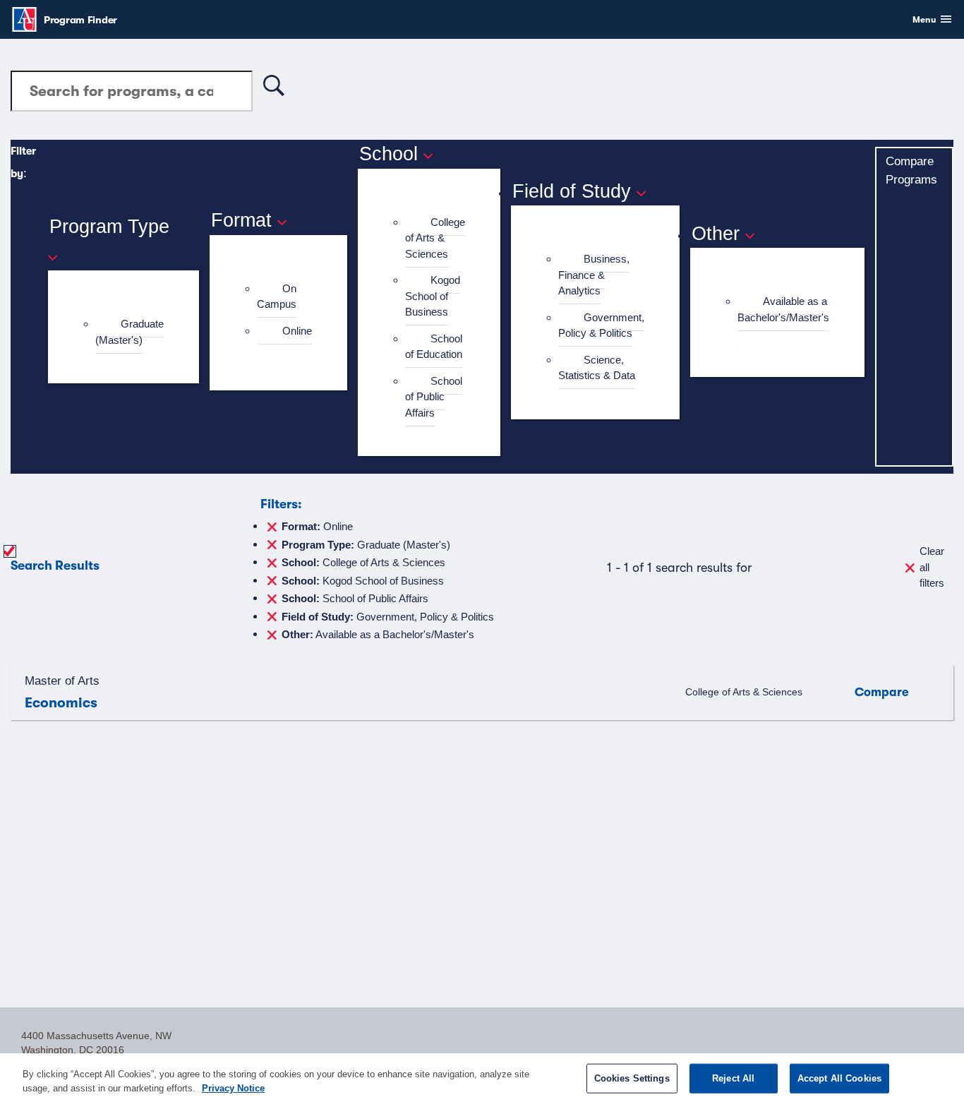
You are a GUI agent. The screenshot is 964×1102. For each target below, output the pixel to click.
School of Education (433, 347)
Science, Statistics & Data (596, 368)
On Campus (276, 296)
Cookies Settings (632, 1078)
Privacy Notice (233, 1087)
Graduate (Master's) (129, 332)
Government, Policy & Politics (601, 325)
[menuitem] (129, 332)
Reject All (733, 1078)
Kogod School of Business (432, 296)
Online (297, 331)
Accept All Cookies (839, 1078)
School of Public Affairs (433, 397)
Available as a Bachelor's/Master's (783, 309)
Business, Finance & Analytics (593, 275)
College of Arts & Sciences (435, 238)
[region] (482, 1077)
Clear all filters (932, 567)
